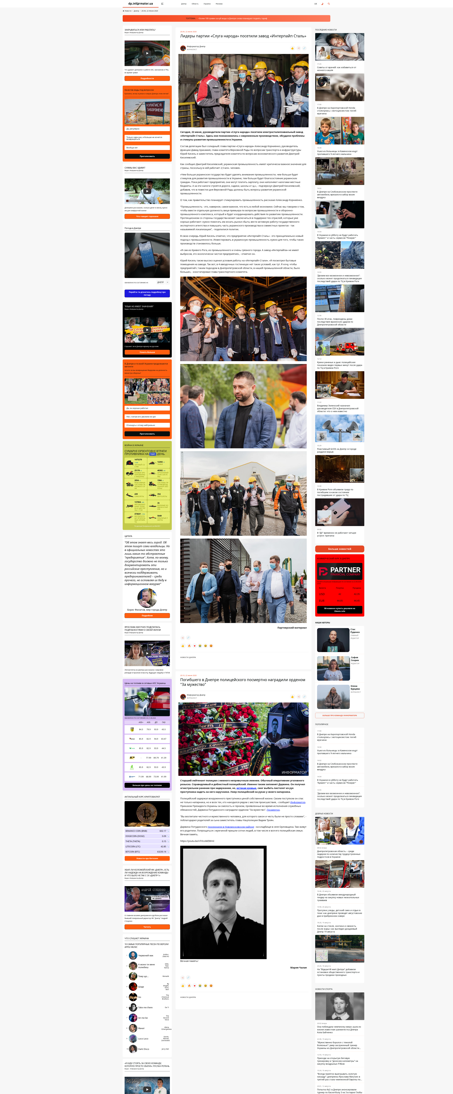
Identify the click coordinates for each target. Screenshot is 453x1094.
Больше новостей (339, 548)
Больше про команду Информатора (340, 715)
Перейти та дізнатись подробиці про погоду (147, 293)
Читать (147, 927)
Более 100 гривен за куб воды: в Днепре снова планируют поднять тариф (233, 18)
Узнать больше (147, 352)
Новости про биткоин (147, 858)
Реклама (219, 4)
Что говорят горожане (147, 216)
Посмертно (273, 809)
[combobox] (163, 282)
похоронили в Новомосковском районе (231, 826)
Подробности (147, 78)
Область (195, 4)
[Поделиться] (298, 48)
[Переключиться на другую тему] (322, 3)
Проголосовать (147, 156)
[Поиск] (328, 3)
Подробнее (147, 615)
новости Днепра (188, 657)
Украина (207, 4)
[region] (147, 289)
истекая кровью (246, 788)
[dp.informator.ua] (141, 4)
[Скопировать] (304, 48)
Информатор (297, 802)
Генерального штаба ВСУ (151, 526)
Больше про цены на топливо (147, 785)
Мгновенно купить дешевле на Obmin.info (339, 609)
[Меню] (162, 4)
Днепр (184, 4)
